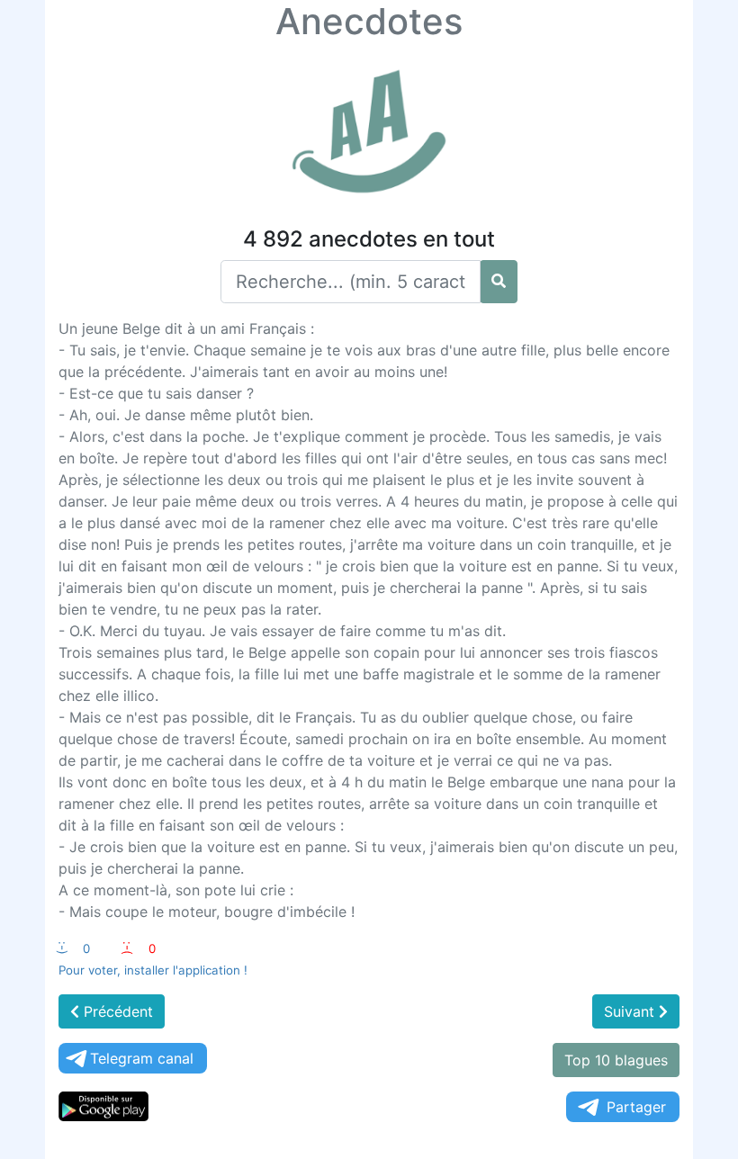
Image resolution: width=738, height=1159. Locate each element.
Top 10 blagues (616, 1060)
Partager (636, 1107)
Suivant (631, 1011)
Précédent (116, 1011)
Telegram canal (142, 1058)
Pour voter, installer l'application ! (153, 970)
